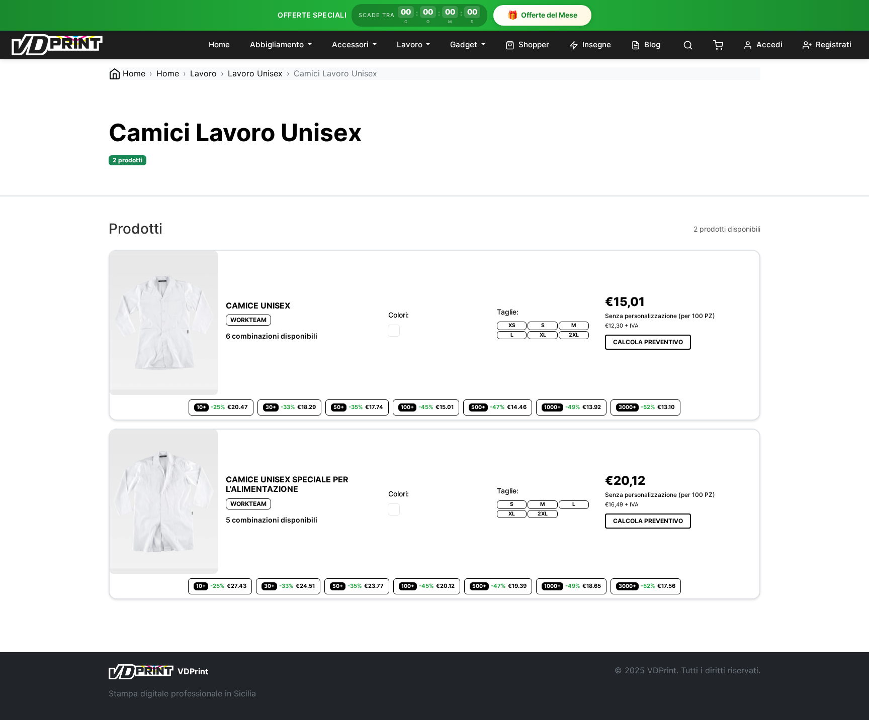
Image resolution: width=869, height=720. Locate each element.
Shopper (532, 44)
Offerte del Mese (542, 15)
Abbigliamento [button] (278, 44)
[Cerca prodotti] (688, 45)
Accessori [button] (351, 44)
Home (219, 44)
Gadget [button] (464, 44)
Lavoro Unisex (255, 73)
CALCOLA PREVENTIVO (648, 342)
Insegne (595, 44)
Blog (651, 44)
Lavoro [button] (410, 44)
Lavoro (203, 73)
